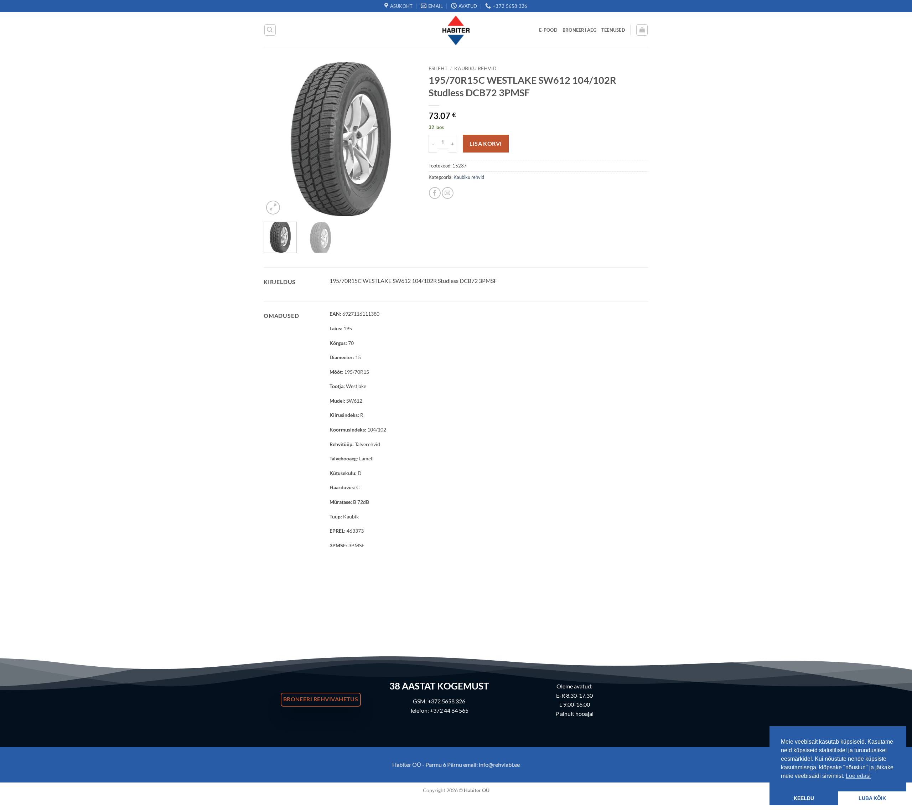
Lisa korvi (486, 143)
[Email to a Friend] (448, 193)
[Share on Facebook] (435, 193)
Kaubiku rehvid (475, 68)
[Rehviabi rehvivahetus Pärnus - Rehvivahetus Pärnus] (456, 30)
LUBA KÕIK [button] (872, 798)
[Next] (405, 139)
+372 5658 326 (446, 701)
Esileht (438, 68)
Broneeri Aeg (579, 30)
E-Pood (548, 30)
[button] (270, 30)
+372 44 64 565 (449, 710)
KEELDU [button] (804, 798)
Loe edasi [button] (858, 776)
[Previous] (275, 139)
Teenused (613, 30)
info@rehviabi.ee (499, 764)
